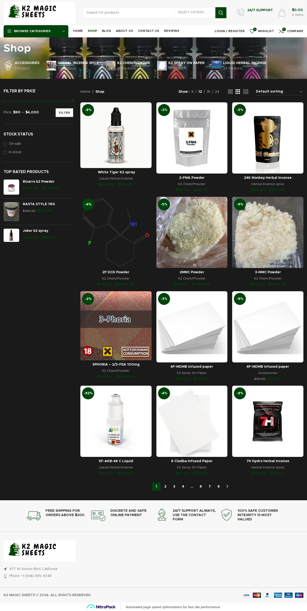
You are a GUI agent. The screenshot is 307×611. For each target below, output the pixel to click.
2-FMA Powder (192, 178)
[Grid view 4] (245, 92)
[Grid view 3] (238, 92)
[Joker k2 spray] (11, 235)
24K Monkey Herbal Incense (268, 178)
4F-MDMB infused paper (192, 366)
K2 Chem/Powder (192, 184)
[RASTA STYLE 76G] (11, 211)
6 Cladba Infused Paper (192, 461)
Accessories (267, 373)
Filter (64, 112)
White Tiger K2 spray (116, 172)
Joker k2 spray (35, 231)
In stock (15, 152)
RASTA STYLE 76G (39, 204)
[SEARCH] (220, 12)
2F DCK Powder (115, 272)
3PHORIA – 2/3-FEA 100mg (116, 364)
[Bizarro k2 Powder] (11, 187)
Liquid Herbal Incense (116, 178)
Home (85, 91)
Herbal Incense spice (267, 184)
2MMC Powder (192, 272)
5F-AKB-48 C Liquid (116, 461)
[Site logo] (40, 12)
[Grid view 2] (230, 92)
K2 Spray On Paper (192, 373)
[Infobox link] (255, 13)
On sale (15, 143)
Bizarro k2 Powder (38, 181)
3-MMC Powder (268, 272)
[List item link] (151, 576)
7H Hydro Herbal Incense (268, 461)
